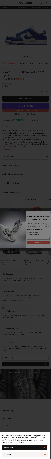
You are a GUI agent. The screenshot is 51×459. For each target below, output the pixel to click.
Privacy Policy (18, 442)
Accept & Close (9, 448)
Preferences (8, 454)
